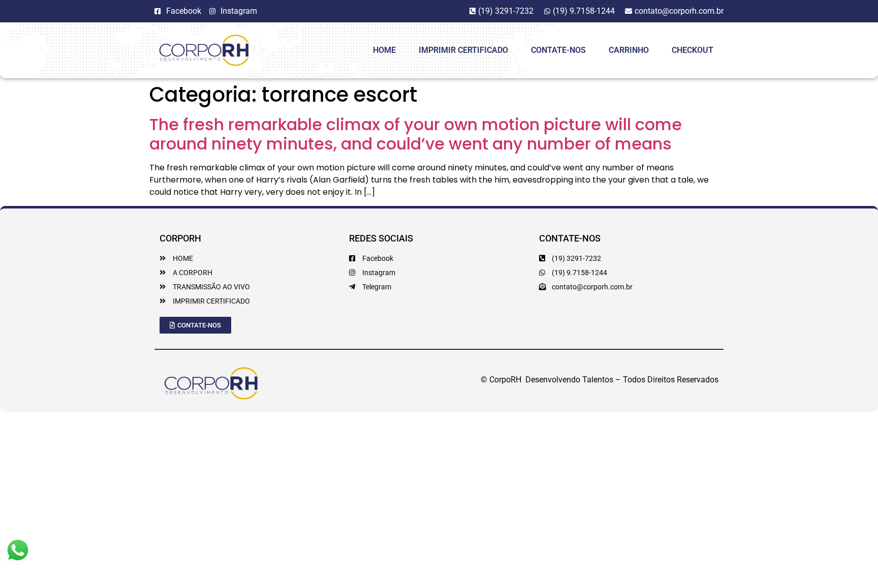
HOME (384, 50)
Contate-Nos (558, 50)
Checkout (692, 50)
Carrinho (629, 50)
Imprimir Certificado (463, 50)
